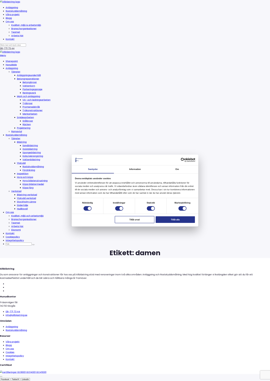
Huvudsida (11, 64)
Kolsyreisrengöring (32, 156)
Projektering (23, 128)
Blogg (9, 18)
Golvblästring (29, 149)
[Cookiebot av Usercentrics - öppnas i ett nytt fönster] (183, 160)
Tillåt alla (175, 219)
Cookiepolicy (13, 236)
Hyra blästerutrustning (35, 180)
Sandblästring (30, 145)
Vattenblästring (31, 159)
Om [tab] (177, 169)
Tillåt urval (134, 219)
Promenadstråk (31, 106)
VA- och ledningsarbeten (36, 99)
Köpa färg (27, 187)
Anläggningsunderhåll (29, 75)
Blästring (22, 142)
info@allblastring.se (16, 315)
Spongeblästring (31, 152)
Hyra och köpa (25, 177)
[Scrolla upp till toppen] (1, 376)
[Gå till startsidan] (10, 1)
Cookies (10, 352)
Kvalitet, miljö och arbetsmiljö (27, 215)
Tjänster (15, 71)
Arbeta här (17, 35)
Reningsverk (29, 92)
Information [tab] (135, 169)
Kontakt (10, 39)
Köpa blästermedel (33, 184)
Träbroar (27, 103)
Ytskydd (21, 163)
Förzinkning (28, 170)
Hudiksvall (22, 208)
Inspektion (22, 173)
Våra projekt (13, 14)
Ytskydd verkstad (26, 198)
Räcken (26, 124)
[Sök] (33, 244)
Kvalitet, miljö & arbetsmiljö (26, 25)
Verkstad (16, 191)
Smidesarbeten (25, 117)
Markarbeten (29, 114)
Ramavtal (16, 131)
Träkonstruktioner (32, 110)
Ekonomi (16, 229)
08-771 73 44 (7, 48)
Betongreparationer (28, 78)
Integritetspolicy (15, 240)
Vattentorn (28, 85)
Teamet (15, 32)
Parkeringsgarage (32, 89)
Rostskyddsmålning (16, 11)
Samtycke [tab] (93, 169)
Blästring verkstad (27, 194)
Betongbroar (29, 82)
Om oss (10, 21)
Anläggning (12, 7)
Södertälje (22, 205)
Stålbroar (27, 121)
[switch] (119, 208)
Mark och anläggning (28, 96)
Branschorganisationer (24, 28)
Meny (3, 55)
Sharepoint (12, 61)
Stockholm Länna (26, 201)
